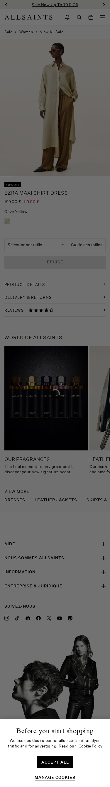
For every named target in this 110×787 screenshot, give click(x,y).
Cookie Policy (90, 746)
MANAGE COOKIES (55, 777)
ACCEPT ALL (55, 762)
